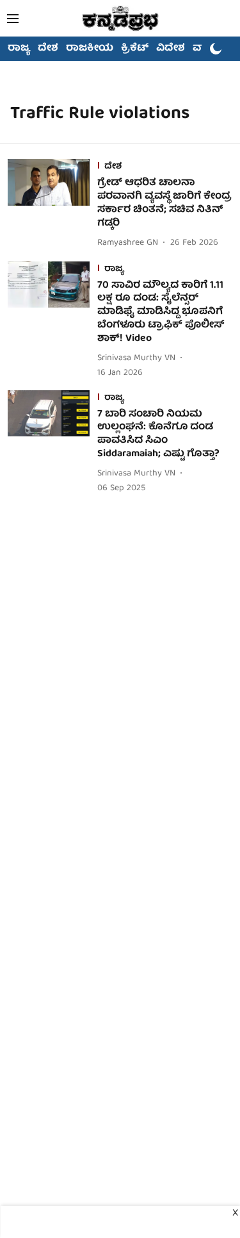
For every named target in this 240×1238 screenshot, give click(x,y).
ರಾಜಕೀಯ (89, 49)
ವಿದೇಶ (170, 49)
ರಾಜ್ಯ (19, 49)
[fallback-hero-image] (52, 205)
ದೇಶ (48, 49)
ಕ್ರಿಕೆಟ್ (134, 49)
